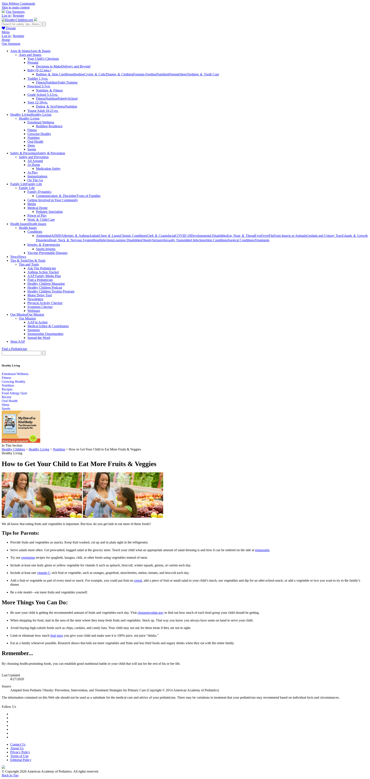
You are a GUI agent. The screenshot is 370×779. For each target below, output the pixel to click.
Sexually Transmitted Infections (184, 240)
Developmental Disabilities (209, 235)
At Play (32, 172)
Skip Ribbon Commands (18, 3)
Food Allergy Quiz (14, 393)
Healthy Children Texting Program (50, 291)
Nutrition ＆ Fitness (49, 90)
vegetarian (28, 557)
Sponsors (33, 330)
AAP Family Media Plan (44, 276)
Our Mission (27, 318)
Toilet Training (68, 82)
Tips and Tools (29, 264)
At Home (33, 165)
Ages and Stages (30, 55)
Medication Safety (48, 168)
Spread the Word (38, 337)
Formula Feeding (144, 74)
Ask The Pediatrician (41, 268)
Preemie (174, 74)
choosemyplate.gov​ (150, 612)
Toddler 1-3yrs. (37, 78)
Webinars (33, 310)
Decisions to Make (48, 66)
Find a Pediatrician (40, 280)
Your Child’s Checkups (43, 58)
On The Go (35, 180)
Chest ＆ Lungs (109, 235)
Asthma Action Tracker (43, 272)
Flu (271, 235)
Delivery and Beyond (75, 66)
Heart (96, 240)
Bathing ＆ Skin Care (50, 74)
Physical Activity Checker (45, 303)
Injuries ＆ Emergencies (43, 244)
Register (18, 15)
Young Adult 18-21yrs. (42, 111)
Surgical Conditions (241, 240)
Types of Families (88, 196)
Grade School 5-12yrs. (42, 94)
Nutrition (162, 74)
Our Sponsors (15, 12)
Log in (6, 15)
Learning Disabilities (127, 240)
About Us (17, 748)
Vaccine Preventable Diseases (47, 253)
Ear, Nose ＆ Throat (241, 235)
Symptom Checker (40, 307)
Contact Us (17, 744)
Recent (6, 397)
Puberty (63, 98)
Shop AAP (17, 341)
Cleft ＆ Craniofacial (161, 235)
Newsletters (35, 299)
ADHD (56, 235)
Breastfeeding (74, 74)
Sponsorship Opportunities (45, 334)
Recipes (7, 389)
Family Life (27, 188)
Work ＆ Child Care (41, 219)
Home (6, 40)
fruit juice (56, 635)
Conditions (34, 231)
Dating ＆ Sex (45, 106)
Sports (31, 149)
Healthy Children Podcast (44, 287)
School (73, 98)
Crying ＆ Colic (95, 74)
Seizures (157, 240)
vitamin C (43, 573)
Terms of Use (19, 756)
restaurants (262, 550)
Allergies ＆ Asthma (75, 235)
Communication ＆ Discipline (56, 196)
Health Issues (28, 228)
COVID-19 (183, 235)
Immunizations (37, 176)
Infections (106, 240)
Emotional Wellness (40, 122)
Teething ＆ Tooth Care (203, 74)
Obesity (147, 240)
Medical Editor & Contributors (48, 326)
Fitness (40, 82)
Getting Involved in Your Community (52, 200)
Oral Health (35, 141)
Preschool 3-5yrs (38, 86)
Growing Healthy (39, 134)
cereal (138, 580)
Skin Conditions (217, 240)
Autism (94, 235)
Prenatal (32, 62)
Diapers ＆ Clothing (119, 74)
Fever (265, 235)
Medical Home (37, 208)
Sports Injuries (45, 249)
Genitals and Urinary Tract (324, 235)
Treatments (262, 240)
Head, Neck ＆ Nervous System (71, 240)
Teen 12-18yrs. (37, 102)
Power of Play (37, 215)
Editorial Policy (20, 760)
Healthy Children (13, 449)
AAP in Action (37, 322)
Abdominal (43, 235)
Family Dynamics (39, 192)
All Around (35, 161)
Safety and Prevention (34, 157)
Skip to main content (16, 7)
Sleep (183, 74)
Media (31, 204)
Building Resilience (49, 126)
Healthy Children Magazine (46, 283)
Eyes (258, 235)
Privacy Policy (20, 752)
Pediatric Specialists (49, 211)
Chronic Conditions (133, 235)
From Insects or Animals (289, 235)
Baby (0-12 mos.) (39, 70)
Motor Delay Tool (39, 295)
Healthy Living (29, 118)
